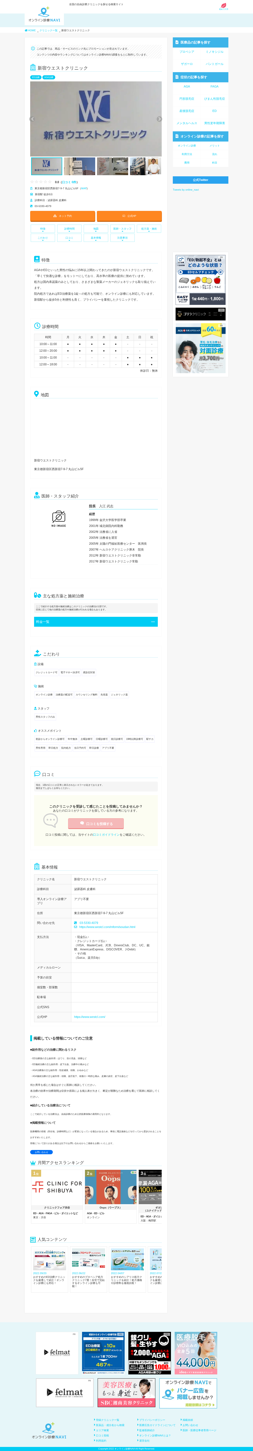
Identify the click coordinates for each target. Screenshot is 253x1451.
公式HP (131, 215)
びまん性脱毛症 (214, 98)
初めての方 (223, 9)
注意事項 (122, 237)
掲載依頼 (188, 1419)
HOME (32, 30)
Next (157, 119)
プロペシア (186, 51)
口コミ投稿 (102, 1435)
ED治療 (36, 77)
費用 (186, 162)
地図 (96, 228)
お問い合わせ (41, 1152)
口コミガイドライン (106, 834)
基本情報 (96, 237)
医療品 (196, 42)
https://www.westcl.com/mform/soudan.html (107, 927)
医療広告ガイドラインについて (157, 1425)
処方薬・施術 (149, 228)
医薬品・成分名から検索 (110, 1425)
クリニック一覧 (48, 30)
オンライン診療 (202, 136)
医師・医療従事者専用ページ (199, 1430)
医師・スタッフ (122, 228)
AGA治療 (48, 77)
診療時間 (69, 228)
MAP (84, 188)
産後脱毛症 (186, 110)
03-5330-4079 (89, 922)
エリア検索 (102, 1430)
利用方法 (187, 154)
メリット (214, 145)
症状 (194, 77)
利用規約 (101, 1440)
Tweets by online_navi (186, 189)
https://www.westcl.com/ (89, 1016)
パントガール (215, 63)
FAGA (215, 86)
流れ (214, 154)
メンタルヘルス (187, 123)
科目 (214, 162)
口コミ (69, 237)
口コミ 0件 (69, 182)
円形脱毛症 (186, 98)
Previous (31, 119)
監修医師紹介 (147, 1430)
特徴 (42, 228)
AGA (187, 86)
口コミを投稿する (99, 824)
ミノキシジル (215, 51)
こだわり (43, 237)
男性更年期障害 (214, 123)
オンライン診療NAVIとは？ (155, 1435)
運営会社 (144, 1440)
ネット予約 (65, 215)
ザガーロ (187, 63)
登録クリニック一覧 (107, 1419)
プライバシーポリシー (152, 1419)
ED (214, 110)
